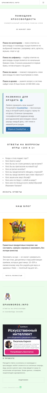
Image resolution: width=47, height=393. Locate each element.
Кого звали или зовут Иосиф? (17, 177)
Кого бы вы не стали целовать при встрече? (24, 164)
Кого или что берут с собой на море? (20, 180)
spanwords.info (11, 2)
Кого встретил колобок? (15, 169)
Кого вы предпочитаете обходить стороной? (24, 172)
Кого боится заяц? (13, 161)
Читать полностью (13, 275)
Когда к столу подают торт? (16, 158)
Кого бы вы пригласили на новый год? (21, 166)
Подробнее (24, 380)
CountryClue (22, 108)
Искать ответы (12, 192)
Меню (43, 2)
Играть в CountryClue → (18, 129)
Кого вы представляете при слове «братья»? (24, 175)
